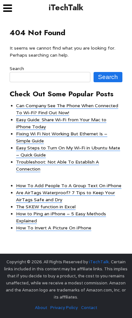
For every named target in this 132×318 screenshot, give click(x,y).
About (41, 307)
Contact (89, 307)
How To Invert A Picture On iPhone (53, 228)
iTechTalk (66, 7)
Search (17, 68)
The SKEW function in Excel (46, 207)
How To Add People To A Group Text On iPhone (68, 185)
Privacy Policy (64, 307)
